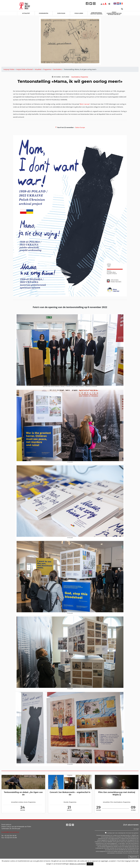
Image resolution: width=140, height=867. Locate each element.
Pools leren (79, 13)
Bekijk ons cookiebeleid (78, 864)
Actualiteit (26, 13)
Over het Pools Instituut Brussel (96, 13)
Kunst (25, 802)
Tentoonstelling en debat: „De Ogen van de (23, 793)
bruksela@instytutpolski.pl (10, 832)
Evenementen (43, 13)
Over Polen (61, 13)
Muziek (66, 802)
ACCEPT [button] (90, 864)
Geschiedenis (75, 77)
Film (111, 802)
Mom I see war (85, 104)
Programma (84, 77)
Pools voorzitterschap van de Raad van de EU (114, 13)
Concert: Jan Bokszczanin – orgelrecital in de (70, 793)
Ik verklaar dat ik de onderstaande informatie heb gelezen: (122, 833)
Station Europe (80, 127)
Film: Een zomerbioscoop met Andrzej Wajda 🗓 (116, 793)
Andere (20, 802)
